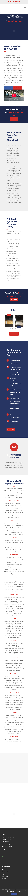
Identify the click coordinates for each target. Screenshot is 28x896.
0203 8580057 (14, 2)
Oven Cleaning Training (8, 837)
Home (8, 16)
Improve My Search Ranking (14, 891)
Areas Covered (5, 871)
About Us (4, 869)
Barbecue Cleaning (7, 846)
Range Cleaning (6, 844)
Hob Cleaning (5, 841)
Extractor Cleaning (6, 839)
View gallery (14, 334)
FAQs (3, 874)
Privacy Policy (5, 876)
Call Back (14, 119)
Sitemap (4, 878)
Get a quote (8, 87)
